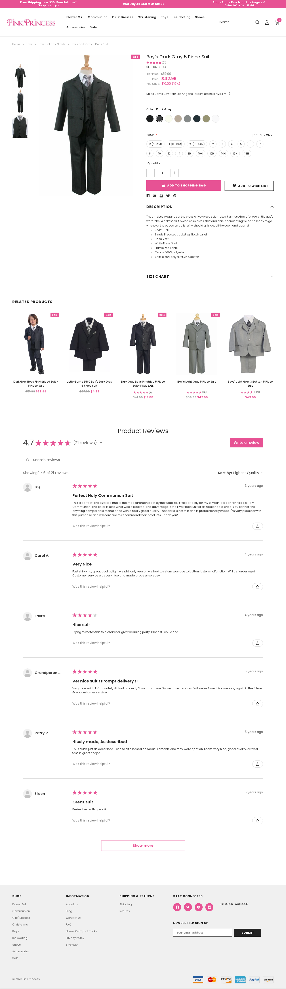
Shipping (126, 904)
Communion (97, 17)
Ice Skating (182, 17)
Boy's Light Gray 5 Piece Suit (196, 381)
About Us (72, 904)
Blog (69, 911)
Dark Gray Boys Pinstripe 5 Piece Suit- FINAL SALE (143, 384)
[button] (101, 442)
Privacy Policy (75, 938)
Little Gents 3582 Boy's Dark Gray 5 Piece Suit (89, 384)
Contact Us (73, 918)
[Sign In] (267, 22)
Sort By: (225, 472)
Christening (147, 17)
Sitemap (72, 945)
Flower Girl (75, 17)
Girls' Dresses (122, 17)
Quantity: (154, 163)
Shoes (200, 17)
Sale (93, 27)
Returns (125, 911)
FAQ (68, 924)
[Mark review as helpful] (257, 526)
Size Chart (267, 135)
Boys (164, 17)
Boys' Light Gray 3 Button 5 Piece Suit (250, 384)
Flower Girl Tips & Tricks (81, 931)
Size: (150, 135)
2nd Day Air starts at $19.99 (143, 4)
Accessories (76, 27)
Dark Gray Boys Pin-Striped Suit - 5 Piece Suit (35, 384)
